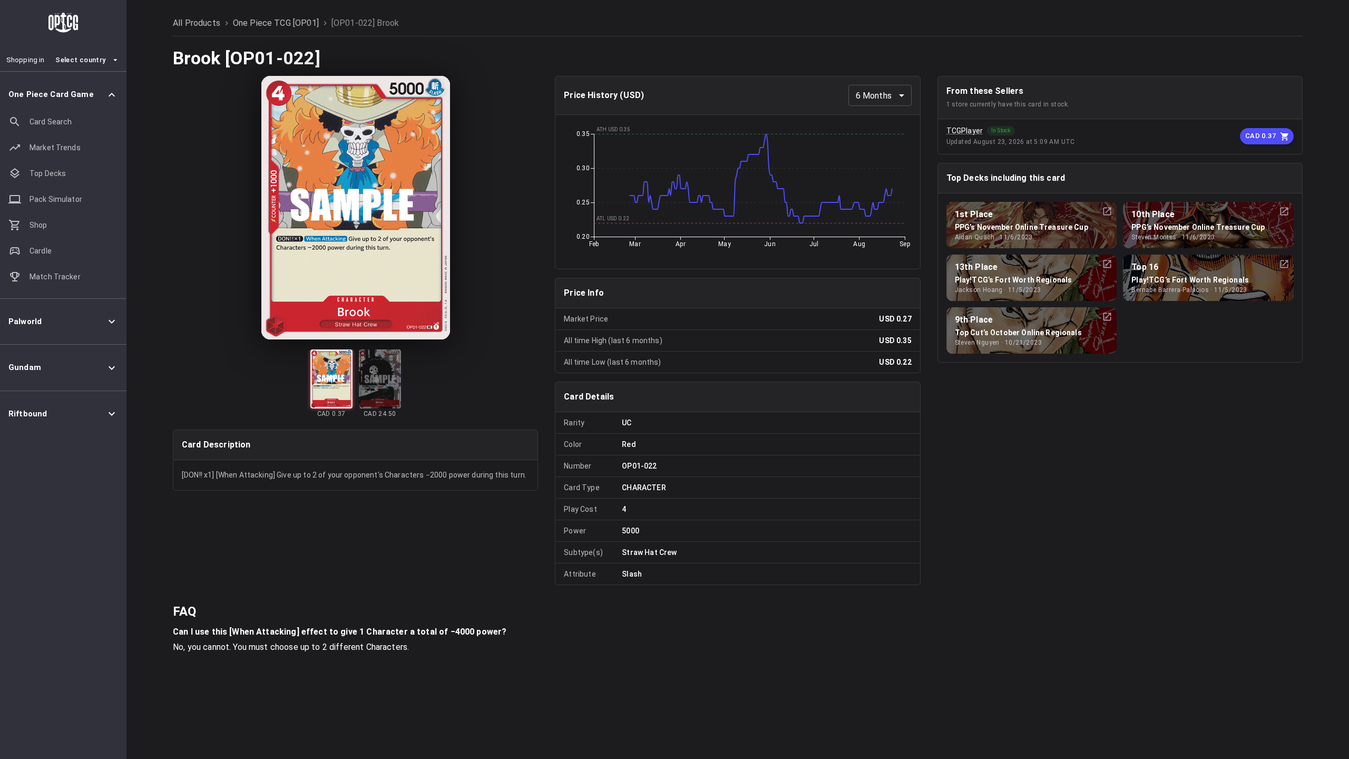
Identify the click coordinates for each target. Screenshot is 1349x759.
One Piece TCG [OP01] (276, 23)
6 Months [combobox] (874, 96)
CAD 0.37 (1260, 136)
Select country (80, 60)
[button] (63, 94)
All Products (196, 23)
